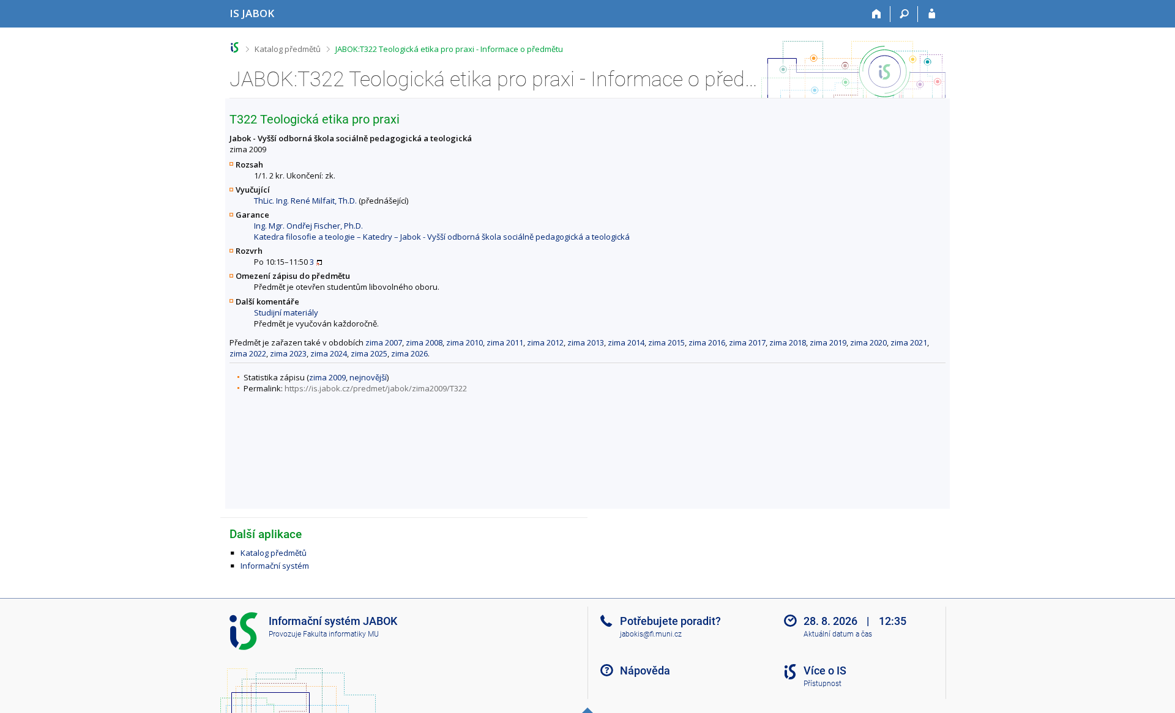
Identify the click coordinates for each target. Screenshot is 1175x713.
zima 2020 (868, 342)
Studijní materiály (286, 312)
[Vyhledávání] (904, 14)
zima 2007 (383, 342)
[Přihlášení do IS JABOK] (932, 14)
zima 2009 (327, 377)
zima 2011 (505, 342)
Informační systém (275, 565)
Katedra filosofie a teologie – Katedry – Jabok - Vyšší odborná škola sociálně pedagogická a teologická (442, 236)
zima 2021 (908, 342)
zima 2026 (409, 353)
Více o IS (825, 670)
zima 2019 (828, 342)
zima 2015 (666, 342)
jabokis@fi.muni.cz (651, 634)
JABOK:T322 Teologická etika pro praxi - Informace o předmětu (449, 48)
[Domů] (876, 14)
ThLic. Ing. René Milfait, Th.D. (305, 200)
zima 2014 (626, 342)
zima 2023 (288, 353)
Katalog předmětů (288, 48)
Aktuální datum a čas (838, 634)
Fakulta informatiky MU (341, 634)
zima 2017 (747, 342)
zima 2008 (424, 342)
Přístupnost (822, 683)
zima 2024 (328, 353)
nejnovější (368, 377)
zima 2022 (247, 353)
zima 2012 (545, 342)
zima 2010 (464, 342)
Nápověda (645, 670)
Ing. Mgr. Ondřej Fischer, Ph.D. (308, 225)
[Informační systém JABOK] (234, 47)
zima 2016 (706, 342)
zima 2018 (787, 342)
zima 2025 (369, 353)
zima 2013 (585, 342)
